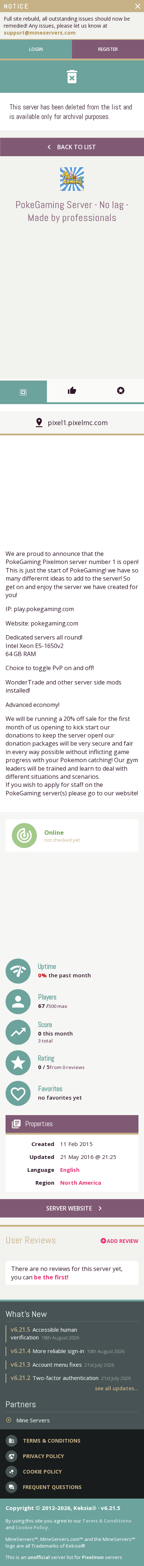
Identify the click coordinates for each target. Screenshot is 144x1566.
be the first (50, 1277)
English (69, 1169)
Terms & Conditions (106, 1520)
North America (80, 1182)
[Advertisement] (72, 299)
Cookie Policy (32, 1527)
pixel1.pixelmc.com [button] (78, 422)
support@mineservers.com (40, 32)
